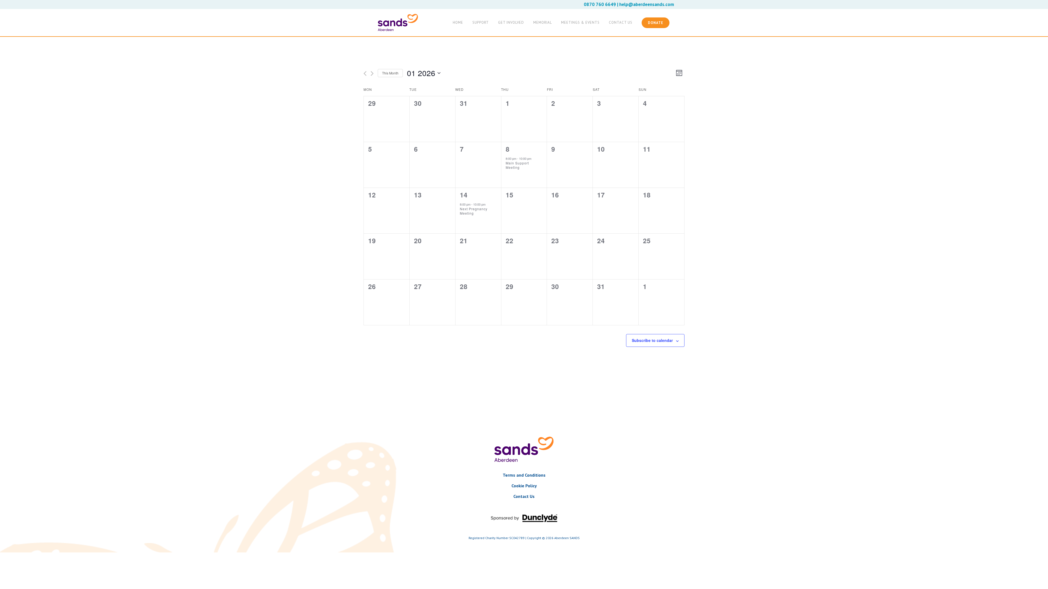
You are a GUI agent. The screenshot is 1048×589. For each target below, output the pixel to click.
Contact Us (524, 496)
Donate (655, 22)
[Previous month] (365, 73)
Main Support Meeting (517, 165)
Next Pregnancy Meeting (473, 211)
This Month (390, 73)
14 (464, 194)
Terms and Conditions (524, 475)
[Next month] (372, 73)
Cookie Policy (524, 485)
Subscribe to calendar (652, 340)
